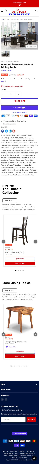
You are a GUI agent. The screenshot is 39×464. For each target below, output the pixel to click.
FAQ (16, 453)
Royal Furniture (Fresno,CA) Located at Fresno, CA (18, 456)
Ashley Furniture (9, 344)
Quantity (3, 90)
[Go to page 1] (15, 270)
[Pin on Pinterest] (13, 131)
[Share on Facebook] (2, 131)
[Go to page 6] (23, 270)
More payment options (19, 112)
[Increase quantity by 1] (18, 94)
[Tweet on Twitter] (6, 131)
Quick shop (20, 259)
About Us (5, 451)
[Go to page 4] (20, 270)
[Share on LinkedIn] (10, 131)
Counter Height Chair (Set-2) (14, 252)
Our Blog (14, 458)
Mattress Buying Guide (26, 453)
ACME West (7, 71)
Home (3, 19)
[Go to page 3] (18, 270)
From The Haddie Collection (10, 61)
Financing (21, 451)
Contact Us (13, 451)
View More (8, 200)
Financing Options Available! (12, 86)
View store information (10, 124)
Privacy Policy (23, 458)
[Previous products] (3, 241)
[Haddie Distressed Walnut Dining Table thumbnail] (5, 54)
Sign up (31, 420)
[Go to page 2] (16, 270)
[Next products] (35, 241)
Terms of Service (8, 453)
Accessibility (30, 451)
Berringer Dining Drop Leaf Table (16, 342)
